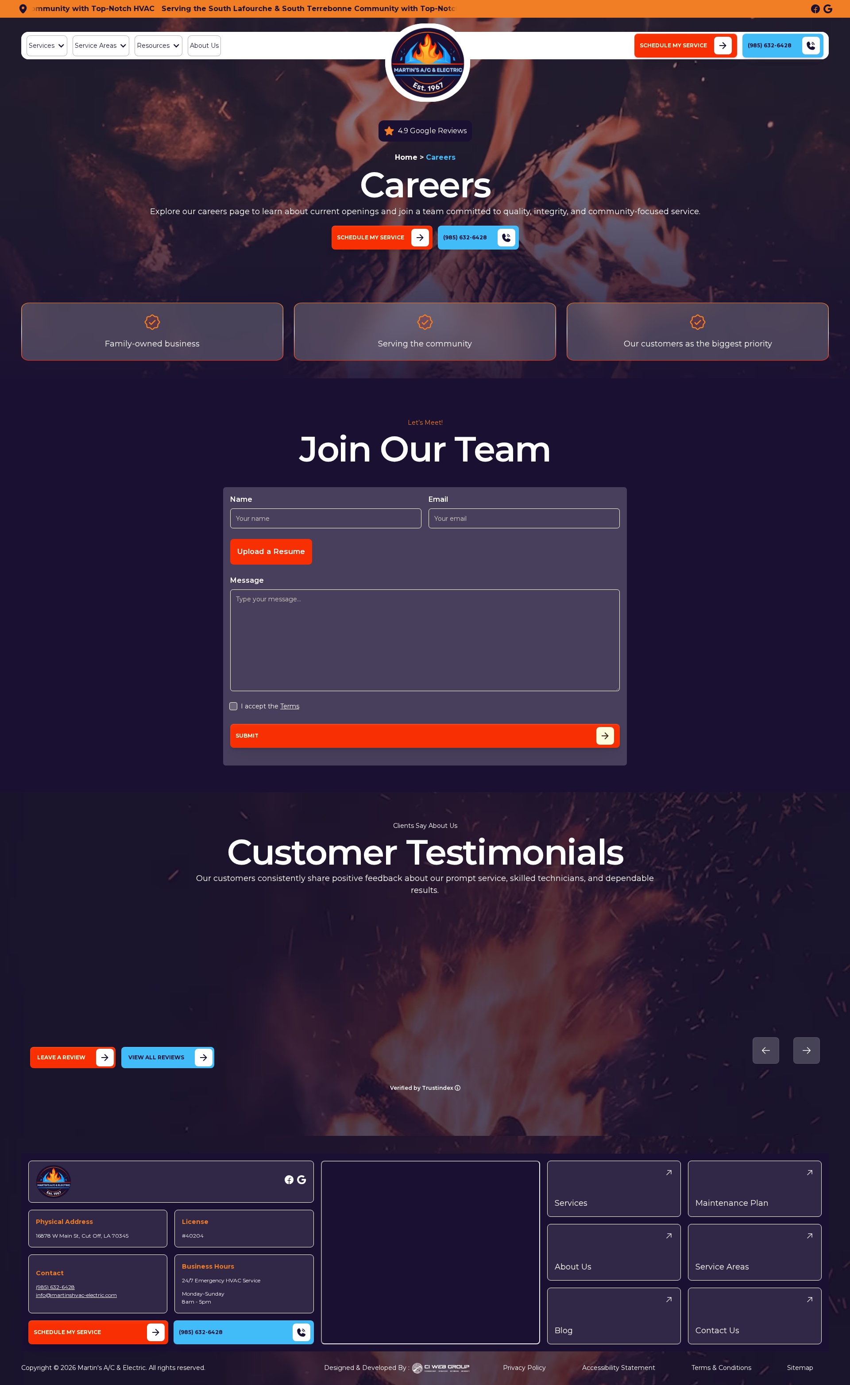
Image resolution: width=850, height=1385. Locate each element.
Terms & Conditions (721, 1368)
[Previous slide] (766, 1050)
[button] (47, 46)
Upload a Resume (271, 551)
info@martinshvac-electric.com (76, 1295)
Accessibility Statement (618, 1368)
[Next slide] (806, 1050)
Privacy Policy (524, 1368)
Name (241, 499)
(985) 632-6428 (55, 1287)
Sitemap (800, 1368)
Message (247, 580)
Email (438, 499)
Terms (289, 706)
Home (406, 157)
